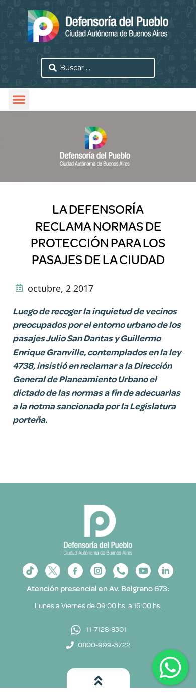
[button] (19, 99)
